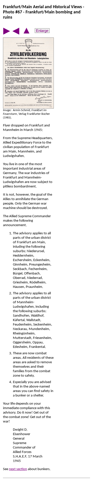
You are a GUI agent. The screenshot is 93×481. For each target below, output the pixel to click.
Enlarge (42, 31)
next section (18, 469)
